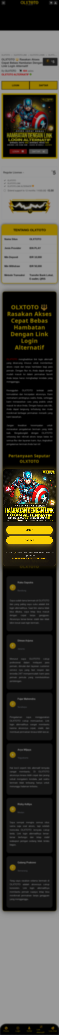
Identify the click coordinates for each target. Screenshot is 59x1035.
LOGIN (30, 530)
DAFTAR (29, 540)
